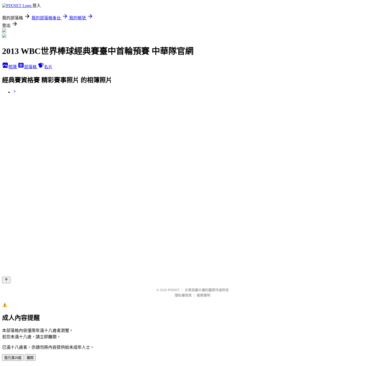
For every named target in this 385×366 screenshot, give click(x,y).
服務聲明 (203, 295)
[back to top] (6, 280)
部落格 (31, 67)
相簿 (13, 67)
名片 (48, 67)
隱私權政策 (183, 295)
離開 (30, 358)
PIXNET (174, 290)
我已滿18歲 (12, 358)
